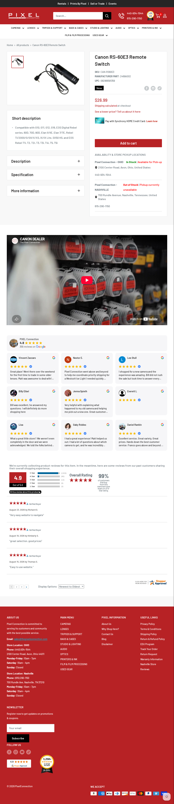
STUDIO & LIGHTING (99, 27)
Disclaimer (107, 644)
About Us (106, 623)
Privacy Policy (147, 623)
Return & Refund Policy (152, 639)
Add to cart (128, 143)
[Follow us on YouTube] (22, 751)
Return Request (148, 654)
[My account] (165, 16)
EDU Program (147, 644)
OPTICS (131, 27)
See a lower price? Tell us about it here (118, 111)
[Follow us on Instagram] (15, 751)
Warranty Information (151, 659)
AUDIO (118, 27)
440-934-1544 (103, 174)
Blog (104, 639)
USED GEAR (98, 35)
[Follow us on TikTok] (28, 751)
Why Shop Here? (110, 629)
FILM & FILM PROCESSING (77, 35)
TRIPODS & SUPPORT (52, 27)
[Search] (107, 16)
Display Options (47, 586)
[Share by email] (153, 88)
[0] (158, 16)
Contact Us (107, 634)
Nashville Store (148, 664)
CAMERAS (16, 27)
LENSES (31, 27)
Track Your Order (149, 649)
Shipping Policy (148, 634)
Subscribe (18, 738)
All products (22, 45)
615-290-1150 (102, 206)
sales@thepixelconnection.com (30, 639)
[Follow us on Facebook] (9, 751)
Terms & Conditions (150, 629)
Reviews (144, 669)
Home (10, 45)
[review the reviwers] (53, 358)
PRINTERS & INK (150, 27)
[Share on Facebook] (146, 88)
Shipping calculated (106, 105)
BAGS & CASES (76, 27)
